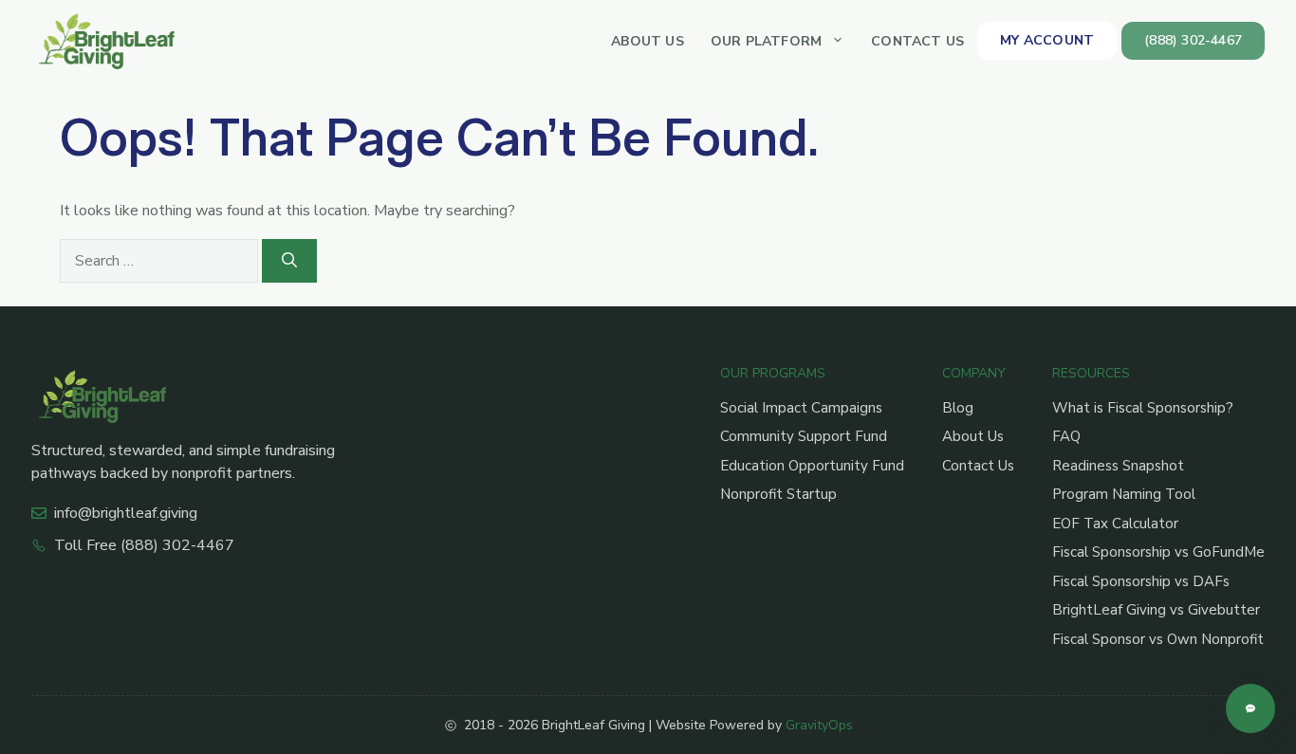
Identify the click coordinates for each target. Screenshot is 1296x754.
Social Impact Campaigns (801, 407)
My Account (1047, 40)
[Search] (289, 261)
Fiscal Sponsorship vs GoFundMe (1158, 552)
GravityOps (819, 725)
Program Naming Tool (1123, 494)
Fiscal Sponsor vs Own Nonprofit (1158, 639)
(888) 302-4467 (1193, 40)
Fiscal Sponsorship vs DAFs (1141, 581)
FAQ (1066, 436)
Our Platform (766, 41)
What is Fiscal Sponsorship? (1142, 407)
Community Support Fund (803, 436)
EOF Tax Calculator (1115, 523)
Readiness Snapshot (1118, 465)
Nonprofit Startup (778, 494)
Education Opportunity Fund (812, 465)
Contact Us (917, 41)
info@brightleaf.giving (125, 513)
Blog (957, 407)
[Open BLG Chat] (1250, 708)
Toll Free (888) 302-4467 (144, 545)
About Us (647, 41)
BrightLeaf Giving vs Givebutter (1156, 609)
